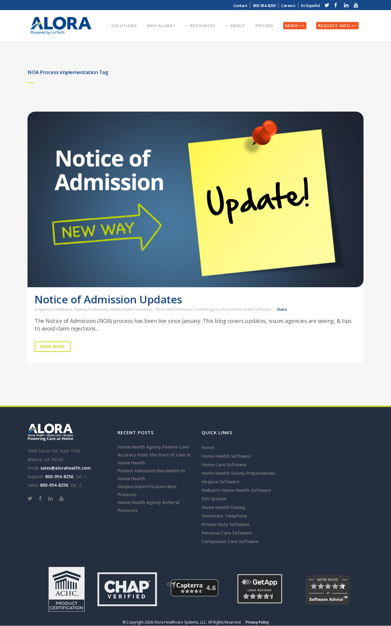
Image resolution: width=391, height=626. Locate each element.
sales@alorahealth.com (65, 468)
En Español (310, 5)
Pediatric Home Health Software (236, 490)
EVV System (214, 499)
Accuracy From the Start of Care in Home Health (154, 459)
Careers (288, 5)
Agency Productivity (91, 309)
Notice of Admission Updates (108, 299)
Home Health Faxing (223, 507)
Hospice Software (220, 482)
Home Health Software (226, 456)
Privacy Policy (257, 622)
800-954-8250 (59, 476)
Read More (52, 346)
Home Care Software (224, 464)
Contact (240, 5)
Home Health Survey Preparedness (238, 473)
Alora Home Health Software (246, 309)
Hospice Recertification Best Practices (147, 490)
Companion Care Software (230, 541)
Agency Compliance (55, 309)
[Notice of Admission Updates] (195, 199)
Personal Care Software (227, 533)
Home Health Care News (132, 309)
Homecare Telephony (224, 516)
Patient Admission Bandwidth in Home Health (151, 474)
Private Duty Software (225, 524)
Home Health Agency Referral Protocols (149, 506)
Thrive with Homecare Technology (185, 309)
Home (208, 447)
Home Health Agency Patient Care (153, 447)
